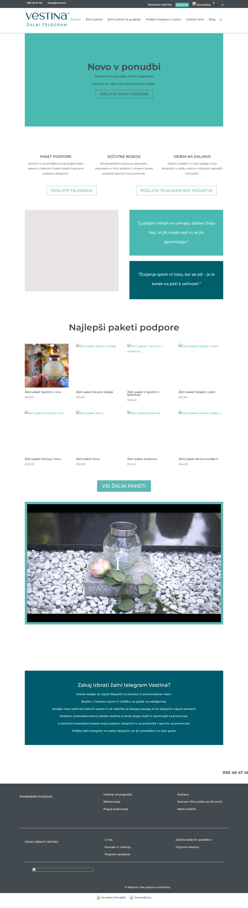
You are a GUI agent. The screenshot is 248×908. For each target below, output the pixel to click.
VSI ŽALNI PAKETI (124, 486)
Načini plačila (186, 809)
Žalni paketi (94, 19)
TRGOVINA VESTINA (160, 5)
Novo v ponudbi (124, 66)
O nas (109, 839)
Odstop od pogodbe (117, 794)
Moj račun (182, 4)
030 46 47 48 (34, 2)
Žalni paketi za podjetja (124, 19)
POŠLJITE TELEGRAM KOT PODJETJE (176, 190)
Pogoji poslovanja (115, 809)
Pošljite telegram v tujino (163, 19)
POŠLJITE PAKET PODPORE (124, 94)
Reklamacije (112, 801)
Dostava (183, 794)
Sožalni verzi (195, 19)
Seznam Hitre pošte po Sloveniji (199, 801)
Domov (75, 19)
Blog (212, 19)
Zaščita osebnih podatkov (194, 839)
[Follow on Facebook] (212, 871)
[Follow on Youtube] (220, 871)
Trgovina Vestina (187, 847)
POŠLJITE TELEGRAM (71, 190)
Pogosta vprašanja (117, 854)
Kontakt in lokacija (118, 847)
